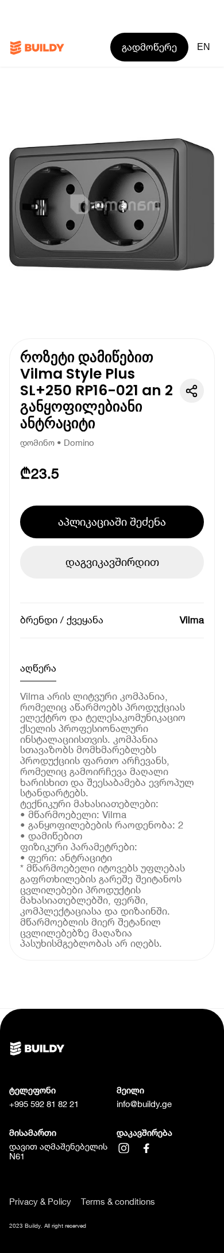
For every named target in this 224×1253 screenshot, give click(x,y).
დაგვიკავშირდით (112, 562)
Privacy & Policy (40, 1202)
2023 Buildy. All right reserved (47, 1225)
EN (203, 47)
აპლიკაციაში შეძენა (112, 521)
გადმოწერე (149, 47)
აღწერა (38, 668)
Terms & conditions (118, 1202)
